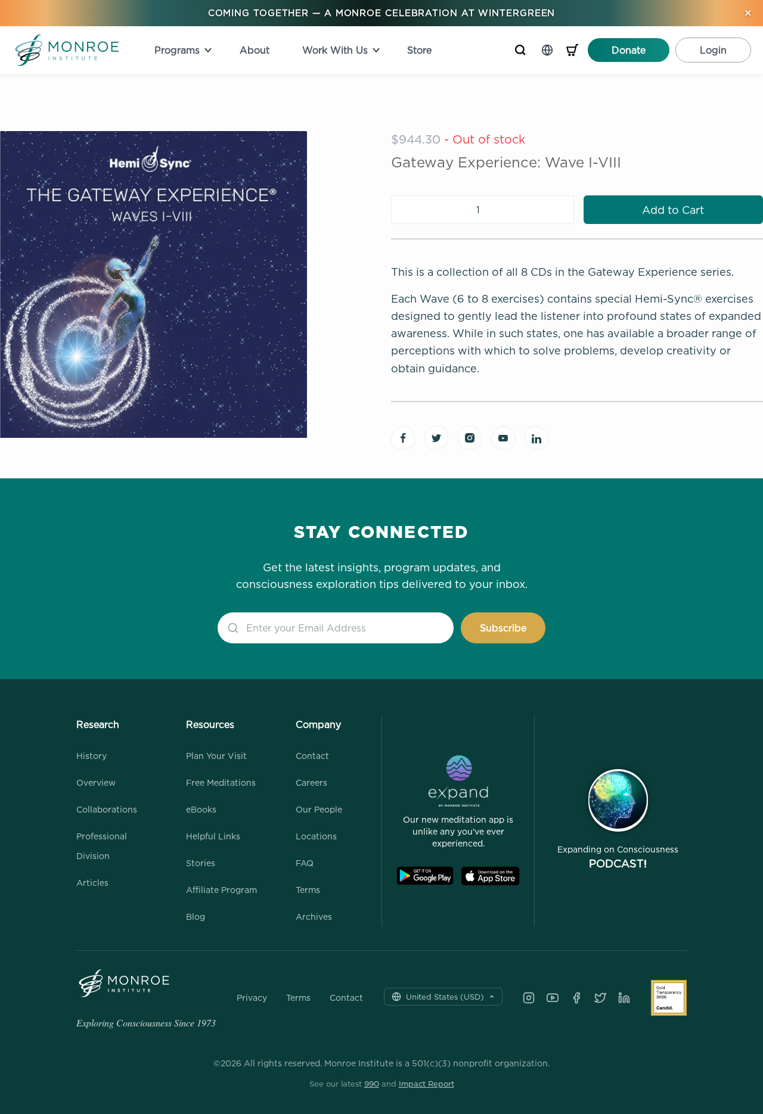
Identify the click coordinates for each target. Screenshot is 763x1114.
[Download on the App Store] (490, 876)
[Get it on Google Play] (425, 876)
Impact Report (426, 1083)
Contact (312, 755)
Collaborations (106, 809)
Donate (629, 50)
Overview (96, 782)
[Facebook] (576, 998)
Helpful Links (213, 836)
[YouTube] (553, 998)
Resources (210, 724)
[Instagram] (529, 998)
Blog (195, 916)
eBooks (201, 809)
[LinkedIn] (624, 998)
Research (97, 724)
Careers (311, 782)
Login (713, 50)
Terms (308, 889)
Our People (319, 809)
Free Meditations (221, 782)
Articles (92, 882)
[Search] (520, 50)
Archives (314, 916)
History (91, 755)
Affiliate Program (221, 889)
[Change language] (547, 50)
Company (318, 724)
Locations (316, 836)
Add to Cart (673, 210)
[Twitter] (600, 998)
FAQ (305, 862)
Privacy (252, 998)
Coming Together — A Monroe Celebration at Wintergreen (382, 13)
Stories (200, 862)
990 (371, 1083)
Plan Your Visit (216, 755)
